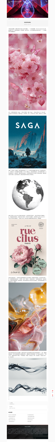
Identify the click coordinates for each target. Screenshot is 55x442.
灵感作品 (15, 18)
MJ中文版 (24, 431)
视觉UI (18, 18)
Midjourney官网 (10, 428)
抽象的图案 (29, 421)
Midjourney (21, 428)
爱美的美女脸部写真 (11, 416)
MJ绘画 (36, 430)
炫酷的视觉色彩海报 (31, 418)
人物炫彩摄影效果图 (31, 416)
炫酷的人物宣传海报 (11, 419)
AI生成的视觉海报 (31, 414)
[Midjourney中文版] (15, 1)
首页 (12, 18)
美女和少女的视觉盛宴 (12, 414)
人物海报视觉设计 (11, 421)
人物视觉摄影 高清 (11, 418)
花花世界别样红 (30, 419)
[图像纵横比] (8, 396)
